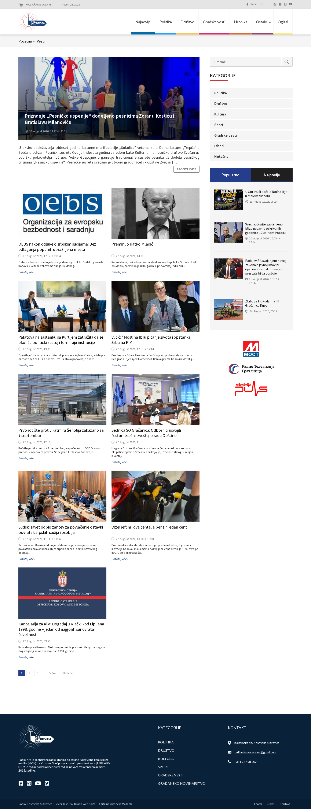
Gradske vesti (214, 21)
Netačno (221, 156)
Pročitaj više (186, 169)
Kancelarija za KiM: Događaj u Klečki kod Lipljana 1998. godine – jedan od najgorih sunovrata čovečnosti (61, 629)
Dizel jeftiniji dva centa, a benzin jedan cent (149, 527)
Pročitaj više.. (26, 272)
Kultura (220, 114)
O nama (257, 804)
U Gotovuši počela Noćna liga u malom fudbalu (266, 194)
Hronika (240, 21)
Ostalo (261, 21)
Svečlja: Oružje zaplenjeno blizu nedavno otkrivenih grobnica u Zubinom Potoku (265, 228)
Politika (166, 21)
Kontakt (284, 804)
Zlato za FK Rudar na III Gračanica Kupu (262, 303)
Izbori (219, 145)
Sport (219, 124)
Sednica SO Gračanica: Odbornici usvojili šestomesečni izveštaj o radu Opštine (146, 432)
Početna (26, 41)
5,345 (52, 673)
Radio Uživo (257, 4)
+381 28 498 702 (245, 762)
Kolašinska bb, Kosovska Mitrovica (256, 742)
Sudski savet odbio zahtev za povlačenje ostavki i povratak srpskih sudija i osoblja (61, 529)
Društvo (187, 21)
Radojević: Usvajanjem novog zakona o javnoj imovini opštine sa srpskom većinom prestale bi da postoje (266, 266)
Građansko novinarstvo (181, 783)
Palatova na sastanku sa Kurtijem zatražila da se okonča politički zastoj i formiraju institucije (60, 339)
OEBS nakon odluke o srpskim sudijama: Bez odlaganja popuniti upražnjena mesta (57, 246)
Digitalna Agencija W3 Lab (115, 804)
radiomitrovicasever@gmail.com (255, 752)
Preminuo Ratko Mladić (132, 244)
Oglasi (283, 21)
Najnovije (143, 21)
